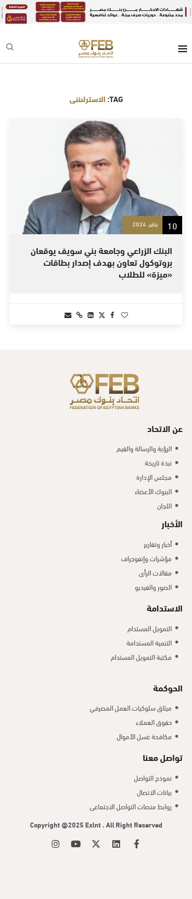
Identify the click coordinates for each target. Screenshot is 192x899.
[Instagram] (56, 844)
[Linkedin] (116, 844)
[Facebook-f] (136, 844)
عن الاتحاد (165, 427)
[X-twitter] (96, 844)
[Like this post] (124, 314)
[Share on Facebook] (112, 314)
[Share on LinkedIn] (91, 314)
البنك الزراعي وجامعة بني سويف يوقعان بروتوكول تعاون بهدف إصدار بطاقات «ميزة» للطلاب (101, 262)
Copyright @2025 (57, 824)
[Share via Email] (67, 314)
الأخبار (172, 523)
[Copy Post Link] (79, 314)
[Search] (10, 48)
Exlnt (93, 824)
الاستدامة (165, 607)
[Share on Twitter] (101, 314)
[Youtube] (76, 844)
